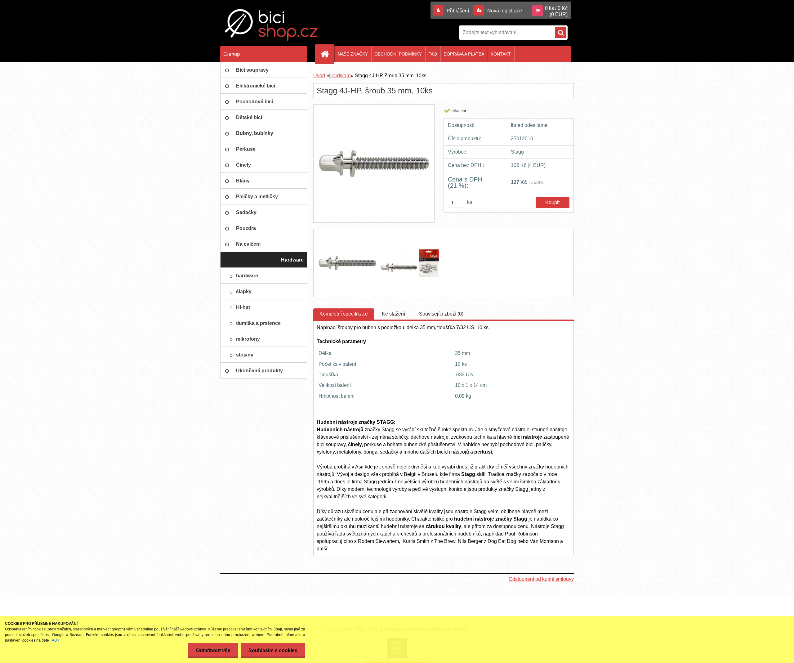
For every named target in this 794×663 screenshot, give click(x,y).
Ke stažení (393, 313)
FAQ (432, 54)
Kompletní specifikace (343, 313)
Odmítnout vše (213, 650)
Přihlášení (457, 10)
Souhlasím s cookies (272, 650)
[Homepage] (327, 54)
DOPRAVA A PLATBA (464, 54)
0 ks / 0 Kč (556, 8)
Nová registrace (504, 10)
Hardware (340, 75)
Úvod (319, 75)
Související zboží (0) (441, 313)
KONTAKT (501, 54)
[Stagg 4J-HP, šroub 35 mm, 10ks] (374, 110)
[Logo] (271, 25)
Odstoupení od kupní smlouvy (541, 579)
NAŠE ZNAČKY (353, 54)
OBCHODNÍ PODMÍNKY (398, 54)
